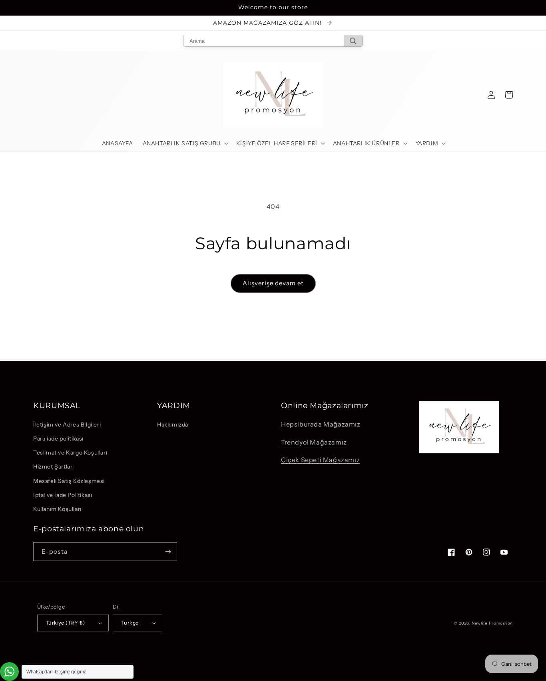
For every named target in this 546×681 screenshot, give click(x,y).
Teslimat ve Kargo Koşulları (70, 452)
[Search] (353, 40)
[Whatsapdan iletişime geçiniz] (9, 671)
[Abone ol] (168, 551)
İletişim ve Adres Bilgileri (67, 424)
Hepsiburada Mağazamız (321, 424)
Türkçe (129, 622)
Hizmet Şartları (53, 466)
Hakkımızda (172, 424)
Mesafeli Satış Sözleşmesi (69, 481)
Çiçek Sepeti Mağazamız (320, 460)
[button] (184, 143)
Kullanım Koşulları (57, 509)
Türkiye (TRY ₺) (65, 622)
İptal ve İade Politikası (62, 495)
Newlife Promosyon (492, 623)
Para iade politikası (58, 438)
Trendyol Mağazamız (314, 442)
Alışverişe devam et (273, 283)
